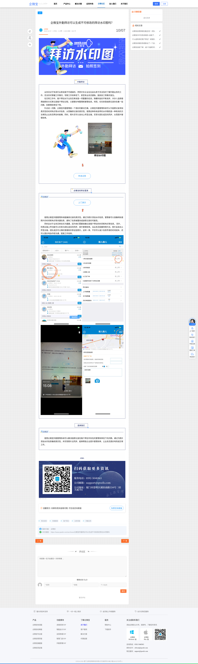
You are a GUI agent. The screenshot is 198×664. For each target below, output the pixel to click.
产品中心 (66, 4)
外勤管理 (55, 521)
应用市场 (89, 4)
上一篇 (39, 541)
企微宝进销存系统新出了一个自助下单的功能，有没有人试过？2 (144, 43)
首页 (55, 4)
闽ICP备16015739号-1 (115, 661)
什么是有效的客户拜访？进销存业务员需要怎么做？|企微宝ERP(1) (144, 39)
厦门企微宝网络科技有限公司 (93, 661)
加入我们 (112, 4)
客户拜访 (66, 521)
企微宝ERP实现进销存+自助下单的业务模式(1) (144, 35)
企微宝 (46, 29)
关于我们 (124, 4)
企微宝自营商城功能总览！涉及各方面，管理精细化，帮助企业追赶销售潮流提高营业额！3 (144, 31)
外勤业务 (88, 521)
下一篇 (125, 541)
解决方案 (78, 4)
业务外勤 (77, 521)
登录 (156, 4)
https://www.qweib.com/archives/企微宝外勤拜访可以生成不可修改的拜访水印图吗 (80, 532)
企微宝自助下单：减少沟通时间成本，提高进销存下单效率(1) (144, 47)
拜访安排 (44, 521)
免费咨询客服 (116, 508)
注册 (164, 4)
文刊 (40, 13)
